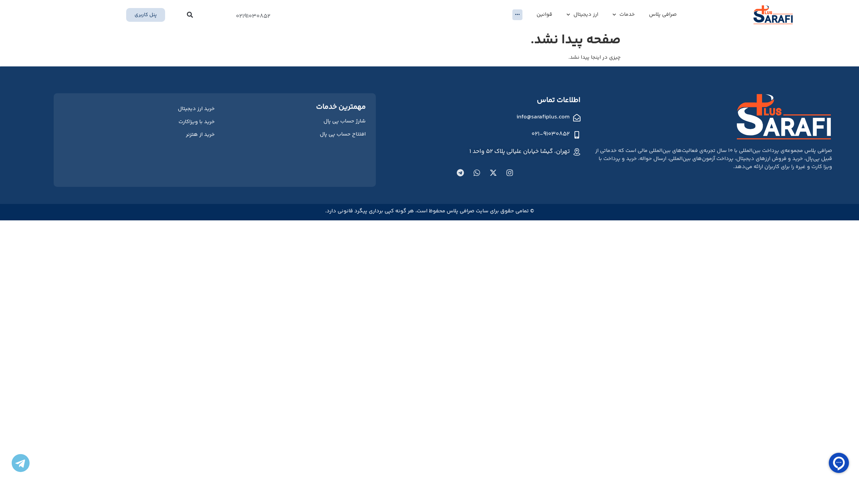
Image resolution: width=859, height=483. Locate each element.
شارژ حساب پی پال (344, 121)
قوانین (544, 14)
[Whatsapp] (476, 172)
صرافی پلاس (663, 14)
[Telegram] (460, 172)
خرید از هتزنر (200, 134)
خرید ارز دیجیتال (196, 109)
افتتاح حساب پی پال (343, 134)
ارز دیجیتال (585, 14)
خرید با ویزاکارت (197, 122)
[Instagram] (509, 172)
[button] (190, 14)
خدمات (627, 14)
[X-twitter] (493, 172)
